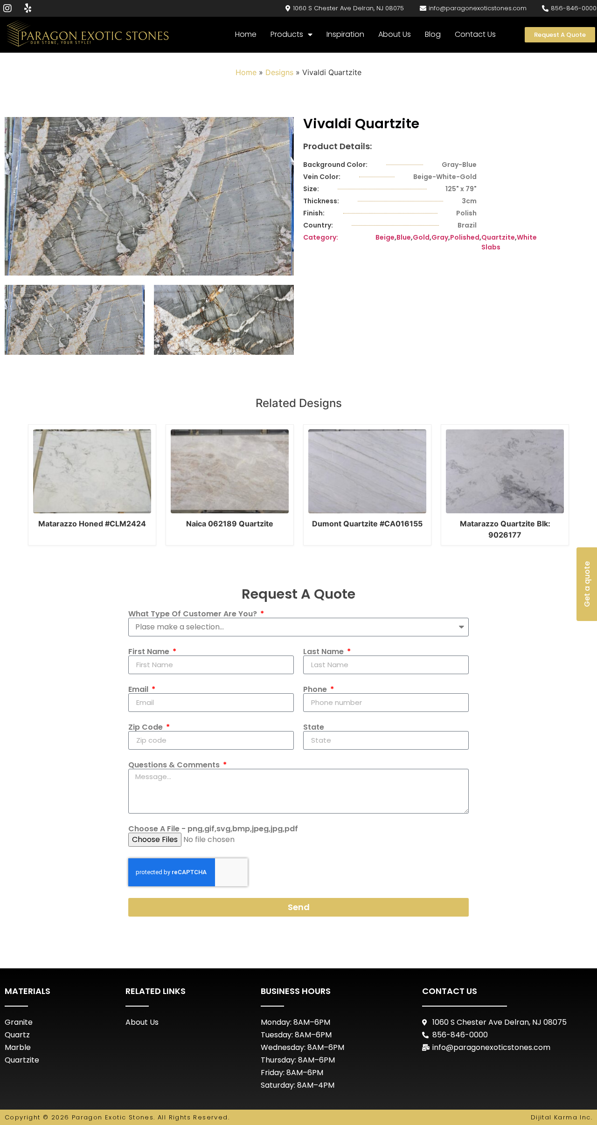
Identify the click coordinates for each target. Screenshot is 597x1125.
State (313, 727)
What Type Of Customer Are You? (193, 614)
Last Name (324, 652)
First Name (149, 652)
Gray (439, 237)
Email (139, 689)
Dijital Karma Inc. (561, 1117)
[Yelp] (27, 8)
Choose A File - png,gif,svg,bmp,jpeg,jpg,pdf (213, 829)
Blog (433, 34)
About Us (394, 34)
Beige (385, 237)
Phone (316, 689)
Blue (403, 237)
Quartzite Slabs (498, 242)
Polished (464, 237)
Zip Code (146, 727)
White (527, 237)
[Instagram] (7, 8)
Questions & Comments (175, 765)
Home (246, 34)
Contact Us (475, 34)
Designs (279, 72)
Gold (421, 237)
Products (287, 34)
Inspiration (345, 34)
